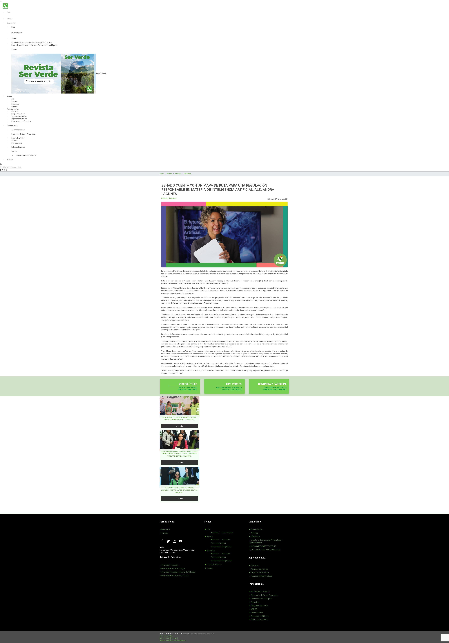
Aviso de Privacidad (170, 565)
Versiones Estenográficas (221, 547)
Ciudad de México (214, 564)
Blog (13, 27)
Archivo (14, 151)
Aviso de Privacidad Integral (173, 568)
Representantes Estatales (21, 121)
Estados (210, 568)
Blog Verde (255, 536)
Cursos (14, 49)
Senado (164, 198)
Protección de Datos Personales (23, 134)
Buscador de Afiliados (260, 616)
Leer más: (179, 426)
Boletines (172, 198)
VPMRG (254, 609)
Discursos (226, 540)
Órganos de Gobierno (260, 572)
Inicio (9, 12)
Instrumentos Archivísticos (26, 155)
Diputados (211, 550)
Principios (166, 529)
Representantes (13, 109)
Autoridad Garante (18, 130)
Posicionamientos (218, 543)
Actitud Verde (256, 529)
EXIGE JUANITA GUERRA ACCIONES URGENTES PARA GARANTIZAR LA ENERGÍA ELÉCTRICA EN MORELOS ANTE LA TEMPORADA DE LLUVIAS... (179, 454)
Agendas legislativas (259, 569)
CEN (208, 529)
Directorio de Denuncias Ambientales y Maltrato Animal (266, 541)
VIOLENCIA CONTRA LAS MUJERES (265, 550)
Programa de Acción (259, 606)
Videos (13, 38)
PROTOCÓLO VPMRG (259, 620)
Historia (9, 19)
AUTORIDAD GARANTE (260, 592)
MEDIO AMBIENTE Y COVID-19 (263, 546)
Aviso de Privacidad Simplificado (175, 575)
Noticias (254, 533)
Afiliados (10, 159)
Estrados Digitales (18, 147)
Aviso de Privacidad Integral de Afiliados (178, 572)
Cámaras (255, 565)
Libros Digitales (17, 33)
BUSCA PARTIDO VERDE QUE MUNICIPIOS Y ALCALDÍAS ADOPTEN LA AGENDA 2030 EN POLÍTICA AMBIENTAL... (179, 490)
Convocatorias (16, 143)
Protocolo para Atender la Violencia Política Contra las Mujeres (34, 45)
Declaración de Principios (261, 599)
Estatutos (255, 602)
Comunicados (227, 532)
